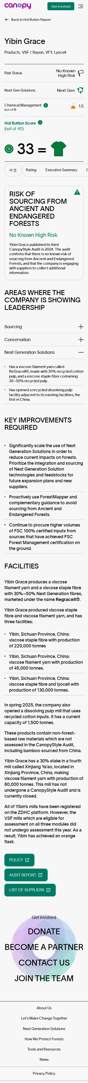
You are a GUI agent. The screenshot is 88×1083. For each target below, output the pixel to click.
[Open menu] (80, 6)
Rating (31, 170)
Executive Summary (61, 170)
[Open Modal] (46, 105)
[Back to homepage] (17, 6)
